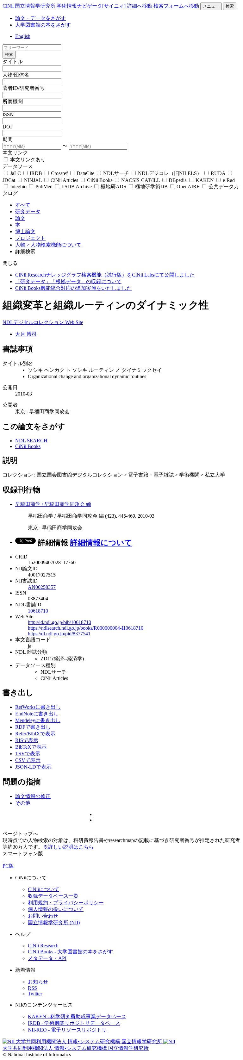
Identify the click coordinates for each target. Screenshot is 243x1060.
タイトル (13, 61)
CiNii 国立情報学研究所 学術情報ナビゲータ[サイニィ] (64, 6)
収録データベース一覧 (53, 896)
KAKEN (204, 180)
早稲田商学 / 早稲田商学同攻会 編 (53, 504)
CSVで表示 (27, 760)
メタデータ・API (47, 958)
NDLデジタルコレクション (34, 322)
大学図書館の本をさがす (43, 25)
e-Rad (228, 180)
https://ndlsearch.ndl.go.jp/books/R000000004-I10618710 (85, 628)
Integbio (18, 186)
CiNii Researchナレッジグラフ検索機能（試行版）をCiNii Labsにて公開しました (105, 274)
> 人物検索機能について (54, 244)
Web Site (74, 322)
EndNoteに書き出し (37, 713)
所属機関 (13, 101)
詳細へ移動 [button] (139, 6)
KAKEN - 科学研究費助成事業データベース (77, 1016)
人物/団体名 (16, 75)
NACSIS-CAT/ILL (140, 180)
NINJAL (33, 180)
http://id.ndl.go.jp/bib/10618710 (59, 622)
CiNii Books (100, 180)
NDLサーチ (116, 173)
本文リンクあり (27, 159)
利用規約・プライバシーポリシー (66, 902)
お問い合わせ (43, 916)
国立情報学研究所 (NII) (54, 922)
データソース (18, 166)
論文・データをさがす (40, 18)
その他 (22, 803)
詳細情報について (101, 543)
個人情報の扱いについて (56, 909)
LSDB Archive (76, 186)
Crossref (59, 173)
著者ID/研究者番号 (24, 88)
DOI (7, 126)
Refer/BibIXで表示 (35, 733)
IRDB (35, 173)
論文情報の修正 (33, 796)
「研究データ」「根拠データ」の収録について (68, 281)
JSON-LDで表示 (33, 767)
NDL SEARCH (31, 440)
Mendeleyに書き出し (37, 720)
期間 (8, 139)
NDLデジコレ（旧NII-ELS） (170, 173)
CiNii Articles (64, 180)
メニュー (211, 6)
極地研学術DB (151, 186)
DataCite (85, 173)
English (22, 36)
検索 (230, 6)
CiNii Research (43, 945)
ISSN (8, 114)
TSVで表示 (27, 753)
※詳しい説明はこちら (68, 847)
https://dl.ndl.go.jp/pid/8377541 (59, 633)
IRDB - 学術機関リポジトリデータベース (74, 1023)
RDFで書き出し (33, 727)
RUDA (218, 173)
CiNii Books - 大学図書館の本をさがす (70, 951)
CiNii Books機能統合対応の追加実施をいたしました (73, 288)
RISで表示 (26, 740)
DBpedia (177, 180)
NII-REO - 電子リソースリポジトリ (67, 1029)
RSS (32, 988)
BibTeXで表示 (31, 747)
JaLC (15, 173)
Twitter (35, 993)
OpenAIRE (188, 186)
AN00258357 (42, 587)
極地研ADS (113, 186)
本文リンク (15, 152)
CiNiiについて (43, 889)
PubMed (44, 186)
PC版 (8, 866)
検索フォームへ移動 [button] (176, 6)
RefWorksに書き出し (38, 707)
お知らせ (38, 981)
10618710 (38, 611)
